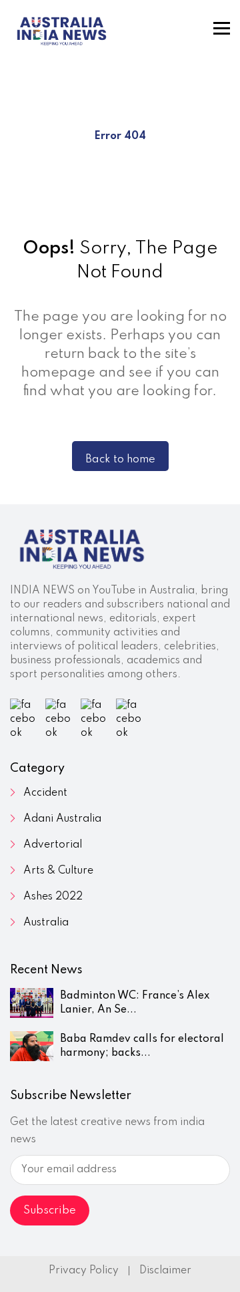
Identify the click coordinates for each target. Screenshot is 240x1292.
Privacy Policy (84, 1270)
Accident (45, 793)
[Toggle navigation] (221, 28)
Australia (46, 922)
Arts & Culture (58, 871)
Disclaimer (165, 1270)
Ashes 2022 (53, 896)
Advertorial (52, 845)
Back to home (120, 459)
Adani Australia (62, 819)
